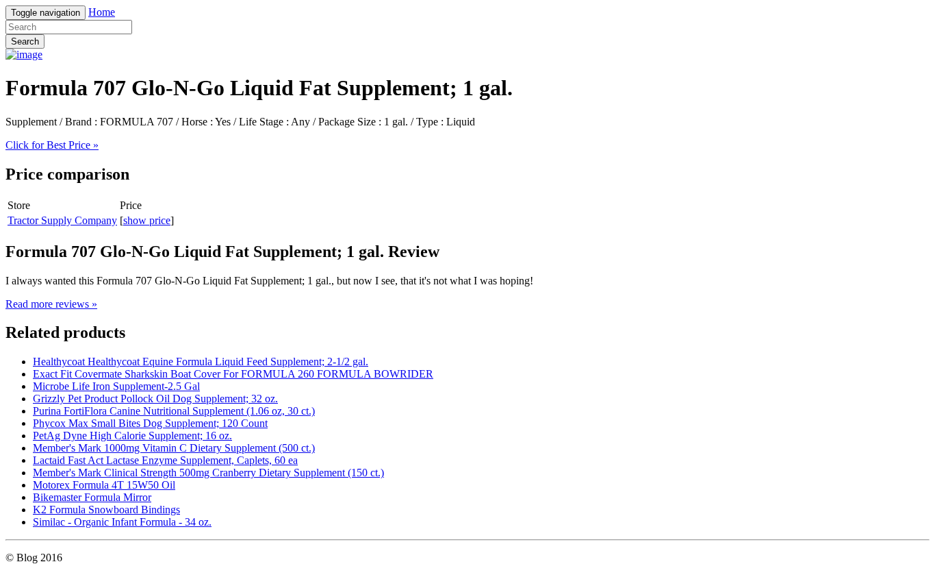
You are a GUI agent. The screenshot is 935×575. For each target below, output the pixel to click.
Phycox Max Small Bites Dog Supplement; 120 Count (150, 423)
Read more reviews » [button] (51, 304)
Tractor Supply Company (62, 220)
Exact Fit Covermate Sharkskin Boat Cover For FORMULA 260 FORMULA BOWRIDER (233, 374)
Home (101, 12)
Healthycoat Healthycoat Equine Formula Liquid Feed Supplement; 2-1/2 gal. (200, 361)
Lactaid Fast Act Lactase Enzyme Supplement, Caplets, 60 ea (165, 460)
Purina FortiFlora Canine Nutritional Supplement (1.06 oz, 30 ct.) (174, 411)
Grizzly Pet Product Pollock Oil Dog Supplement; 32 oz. (155, 398)
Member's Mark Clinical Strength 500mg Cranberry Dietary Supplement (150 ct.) (208, 472)
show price (146, 220)
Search (25, 41)
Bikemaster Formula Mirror (92, 497)
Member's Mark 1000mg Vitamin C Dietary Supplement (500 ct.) (174, 448)
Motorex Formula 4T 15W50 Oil (104, 485)
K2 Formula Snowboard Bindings (106, 509)
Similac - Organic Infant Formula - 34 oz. (122, 522)
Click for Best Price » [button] (52, 145)
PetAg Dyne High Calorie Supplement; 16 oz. (132, 435)
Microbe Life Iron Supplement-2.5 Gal (116, 386)
